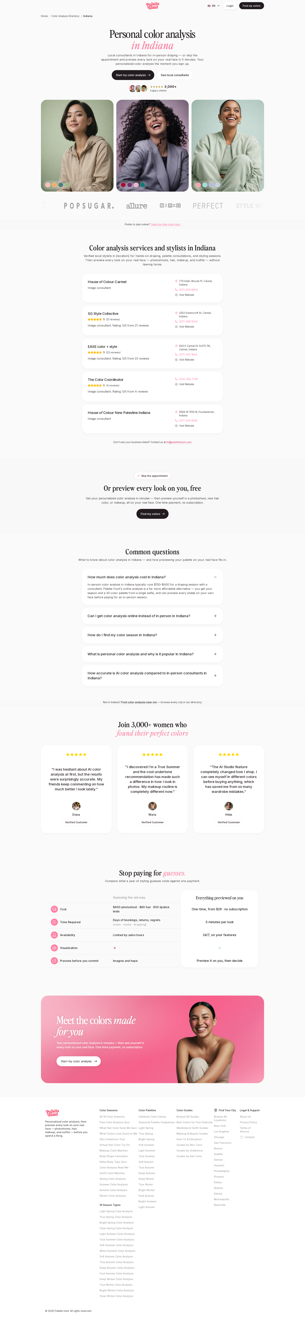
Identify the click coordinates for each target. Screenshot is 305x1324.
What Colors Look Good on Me (118, 1133)
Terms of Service (245, 1129)
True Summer (147, 1156)
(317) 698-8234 (188, 321)
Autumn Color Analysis (113, 1190)
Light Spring (146, 1127)
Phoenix (219, 1176)
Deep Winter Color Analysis (116, 1279)
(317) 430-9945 (188, 420)
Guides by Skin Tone (189, 1144)
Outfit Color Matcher (112, 1173)
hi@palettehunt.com (179, 442)
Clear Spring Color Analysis (116, 1228)
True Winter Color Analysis (116, 1284)
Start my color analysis (131, 75)
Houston (219, 1165)
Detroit (218, 1193)
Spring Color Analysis (113, 1178)
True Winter (146, 1184)
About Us (245, 1116)
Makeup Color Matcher (114, 1150)
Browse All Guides (188, 1116)
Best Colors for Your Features (195, 1122)
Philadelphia (221, 1170)
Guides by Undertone (190, 1150)
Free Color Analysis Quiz (115, 1122)
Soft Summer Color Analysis (116, 1245)
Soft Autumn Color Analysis (116, 1256)
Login (230, 5)
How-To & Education (189, 1139)
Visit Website (186, 294)
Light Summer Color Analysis (117, 1233)
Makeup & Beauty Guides (192, 1133)
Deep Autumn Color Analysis (117, 1267)
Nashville (220, 1204)
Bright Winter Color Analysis (117, 1290)
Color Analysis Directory (65, 15)
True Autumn (146, 1167)
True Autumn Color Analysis (117, 1262)
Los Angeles (221, 1131)
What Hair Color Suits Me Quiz (118, 1127)
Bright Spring (146, 1139)
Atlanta (218, 1187)
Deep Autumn (147, 1173)
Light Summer (147, 1150)
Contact (250, 1137)
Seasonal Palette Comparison (157, 1122)
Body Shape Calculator (114, 1156)
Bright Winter (147, 1190)
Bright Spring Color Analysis (117, 1222)
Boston (218, 1148)
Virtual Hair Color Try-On (115, 1144)
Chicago (219, 1137)
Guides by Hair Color (189, 1156)
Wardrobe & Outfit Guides (192, 1127)
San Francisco (222, 1142)
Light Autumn (147, 1207)
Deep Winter (146, 1178)
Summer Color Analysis (114, 1184)
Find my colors (252, 5)
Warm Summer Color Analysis (117, 1250)
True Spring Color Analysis (116, 1216)
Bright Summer (147, 1201)
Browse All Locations (220, 1118)
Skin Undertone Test (112, 1139)
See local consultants (175, 75)
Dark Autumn (146, 1195)
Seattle (218, 1154)
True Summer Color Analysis (117, 1239)
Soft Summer (146, 1144)
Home (44, 15)
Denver (218, 1159)
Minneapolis (221, 1199)
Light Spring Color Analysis (116, 1211)
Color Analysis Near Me (114, 1167)
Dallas (218, 1182)
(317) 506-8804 (188, 289)
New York (220, 1125)
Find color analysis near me (139, 702)
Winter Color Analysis (113, 1195)
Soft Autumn (146, 1161)
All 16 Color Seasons (112, 1116)
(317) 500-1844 (188, 354)
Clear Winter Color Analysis (116, 1296)
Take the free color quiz (165, 224)
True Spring (146, 1133)
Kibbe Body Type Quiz (113, 1161)
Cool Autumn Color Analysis (117, 1273)
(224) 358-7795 (188, 379)
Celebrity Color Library (152, 1116)
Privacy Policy (248, 1122)
